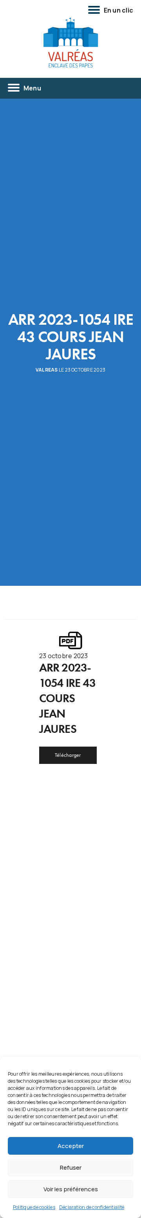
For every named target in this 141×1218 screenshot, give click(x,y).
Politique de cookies (34, 1207)
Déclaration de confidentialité (91, 1207)
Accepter (71, 1146)
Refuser (70, 1167)
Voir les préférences (70, 1189)
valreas (47, 370)
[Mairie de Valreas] (70, 43)
